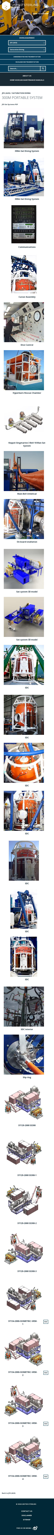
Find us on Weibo (23, 1528)
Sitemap (26, 1520)
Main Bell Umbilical (27, 493)
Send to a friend (40, 14)
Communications (27, 247)
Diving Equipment (27, 38)
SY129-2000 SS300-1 (27, 1175)
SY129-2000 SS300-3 (27, 1271)
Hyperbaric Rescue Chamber (27, 393)
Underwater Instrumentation (27, 57)
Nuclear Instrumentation (27, 62)
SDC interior (27, 1029)
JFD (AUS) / (7, 93)
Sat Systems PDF (11, 104)
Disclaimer (27, 1515)
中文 (27, 14)
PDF (45, 1322)
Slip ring (27, 1077)
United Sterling (27, 6)
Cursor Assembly (27, 297)
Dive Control (27, 345)
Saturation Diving (21, 93)
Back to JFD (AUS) (8, 1493)
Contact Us (26, 1511)
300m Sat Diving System (27, 151)
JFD (3, 104)
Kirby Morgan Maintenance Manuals (27, 80)
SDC (27, 687)
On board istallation (27, 541)
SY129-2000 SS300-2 (27, 1223)
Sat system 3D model (27, 591)
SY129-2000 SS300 (27, 1125)
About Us (27, 76)
